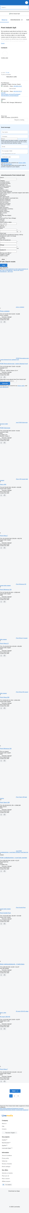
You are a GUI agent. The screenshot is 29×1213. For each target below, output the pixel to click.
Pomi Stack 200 (5, 802)
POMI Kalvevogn (5, 428)
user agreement (7, 164)
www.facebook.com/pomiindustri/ (9, 95)
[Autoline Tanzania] (10, 2)
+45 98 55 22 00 (17, 86)
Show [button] (11, 86)
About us (4, 1123)
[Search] (26, 7)
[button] (26, 2)
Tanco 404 (3, 484)
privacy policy (22, 162)
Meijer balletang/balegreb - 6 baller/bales (12, 964)
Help (3, 1126)
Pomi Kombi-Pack (5, 913)
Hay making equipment (6, 1108)
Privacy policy (5, 1158)
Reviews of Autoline (7, 1163)
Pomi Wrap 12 (4, 643)
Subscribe (5, 383)
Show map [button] (4, 116)
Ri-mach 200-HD (5, 1016)
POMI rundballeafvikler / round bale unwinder (13, 857)
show (3, 259)
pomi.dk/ (3, 92)
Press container (5, 311)
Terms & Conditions (7, 1155)
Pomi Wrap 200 (4, 697)
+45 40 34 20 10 (17, 91)
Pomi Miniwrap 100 (5, 589)
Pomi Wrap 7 (4, 535)
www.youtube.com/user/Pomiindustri (10, 94)
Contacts (4, 1129)
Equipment (15, 1108)
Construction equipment (22, 1109)
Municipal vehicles (11, 1109)
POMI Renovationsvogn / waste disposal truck (14, 363)
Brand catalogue (6, 1166)
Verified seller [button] (4, 58)
